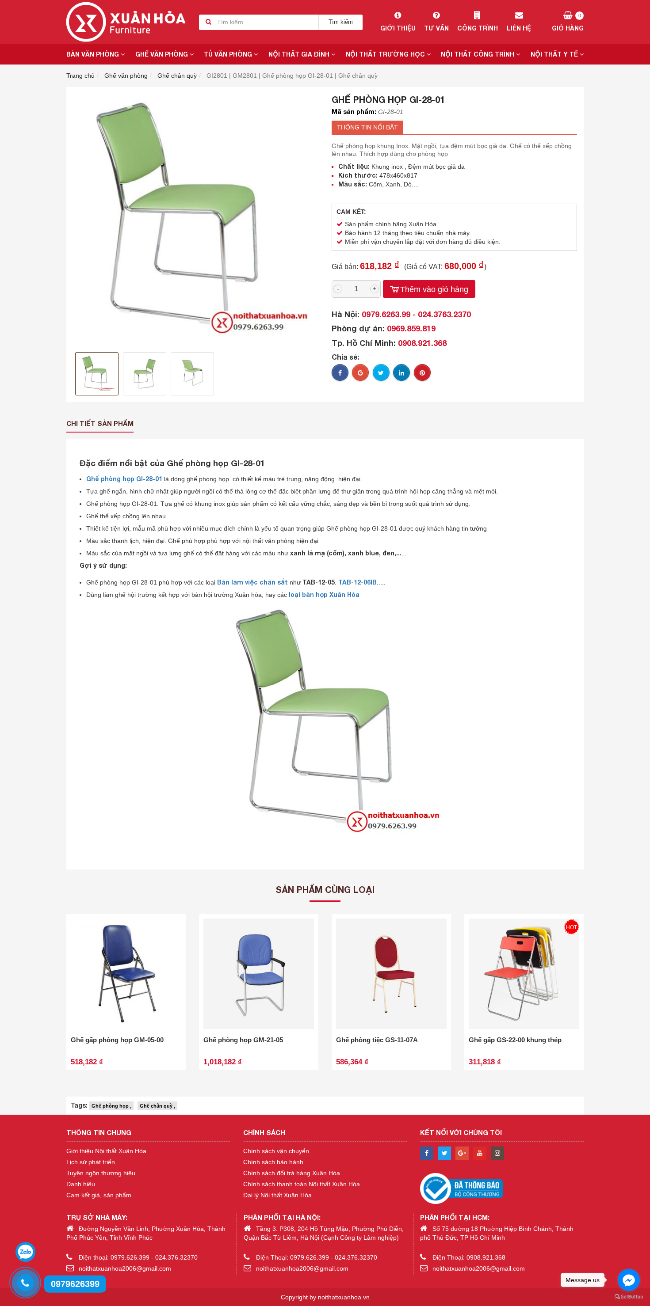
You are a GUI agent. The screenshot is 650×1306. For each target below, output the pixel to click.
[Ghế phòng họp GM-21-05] (258, 973)
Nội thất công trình (478, 54)
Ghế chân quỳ (177, 75)
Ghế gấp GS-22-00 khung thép (515, 1040)
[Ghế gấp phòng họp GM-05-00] (126, 973)
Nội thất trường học (386, 54)
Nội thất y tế (555, 54)
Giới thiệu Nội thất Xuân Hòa (106, 1150)
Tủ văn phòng (229, 54)
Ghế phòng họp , (111, 1106)
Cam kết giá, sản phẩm (98, 1195)
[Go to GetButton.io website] (629, 1297)
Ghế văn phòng (162, 54)
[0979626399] (24, 1281)
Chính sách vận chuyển (276, 1150)
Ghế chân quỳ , (157, 1106)
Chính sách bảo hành (273, 1162)
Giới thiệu (398, 28)
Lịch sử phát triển (90, 1162)
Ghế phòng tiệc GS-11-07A (377, 1040)
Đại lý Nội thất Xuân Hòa (277, 1195)
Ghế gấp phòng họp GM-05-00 (117, 1040)
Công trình (477, 28)
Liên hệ (519, 28)
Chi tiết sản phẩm (100, 423)
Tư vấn (436, 28)
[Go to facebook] (629, 1280)
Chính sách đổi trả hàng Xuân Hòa (291, 1173)
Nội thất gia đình (299, 54)
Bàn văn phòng (93, 54)
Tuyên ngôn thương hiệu (100, 1173)
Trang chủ (80, 75)
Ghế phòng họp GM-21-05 (243, 1040)
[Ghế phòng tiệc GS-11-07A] (391, 973)
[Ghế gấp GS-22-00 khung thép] (524, 973)
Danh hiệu (80, 1184)
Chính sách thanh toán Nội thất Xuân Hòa (301, 1184)
